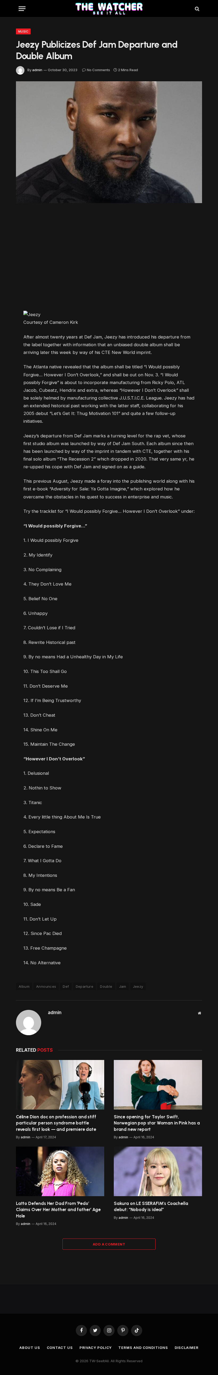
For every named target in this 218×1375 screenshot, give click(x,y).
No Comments (98, 70)
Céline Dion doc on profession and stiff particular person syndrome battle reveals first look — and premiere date (56, 1123)
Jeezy (138, 986)
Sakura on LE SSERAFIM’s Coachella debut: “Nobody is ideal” (151, 1206)
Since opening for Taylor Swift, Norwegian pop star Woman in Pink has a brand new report (157, 1123)
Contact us (60, 1347)
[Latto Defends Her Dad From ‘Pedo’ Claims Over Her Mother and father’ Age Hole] (60, 1171)
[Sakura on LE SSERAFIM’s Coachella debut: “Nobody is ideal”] (158, 1171)
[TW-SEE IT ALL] (109, 8)
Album (24, 986)
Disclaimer (187, 1347)
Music (23, 31)
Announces (46, 986)
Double (106, 986)
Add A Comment (109, 1244)
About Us (29, 1347)
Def (66, 986)
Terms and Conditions (143, 1347)
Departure (85, 986)
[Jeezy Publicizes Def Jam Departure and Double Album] (109, 142)
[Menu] (22, 9)
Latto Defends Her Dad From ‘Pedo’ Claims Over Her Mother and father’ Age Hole (58, 1209)
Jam (122, 986)
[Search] (196, 9)
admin (37, 70)
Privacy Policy (95, 1347)
